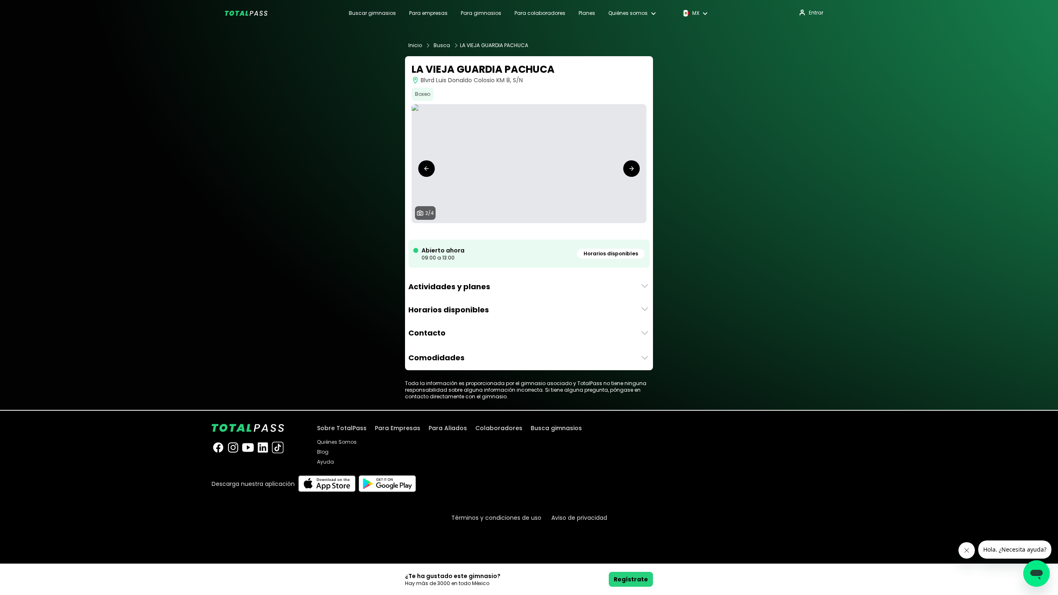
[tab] (519, 231)
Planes (587, 13)
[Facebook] (218, 447)
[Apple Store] (326, 483)
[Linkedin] (263, 447)
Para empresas (428, 13)
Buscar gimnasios (372, 13)
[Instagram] (233, 447)
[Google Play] (387, 483)
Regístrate (631, 579)
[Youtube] (248, 447)
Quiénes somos (628, 13)
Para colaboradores (540, 13)
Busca (442, 45)
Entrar (816, 12)
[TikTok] (278, 447)
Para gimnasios (481, 13)
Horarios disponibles (611, 253)
